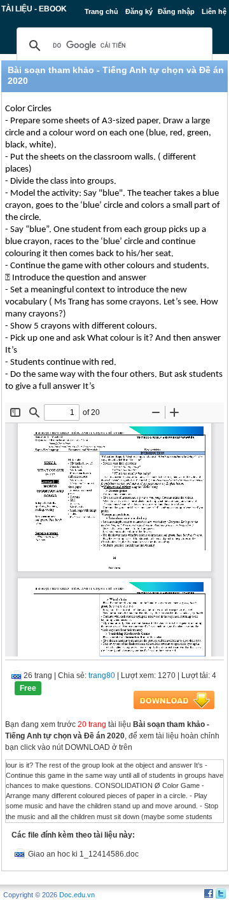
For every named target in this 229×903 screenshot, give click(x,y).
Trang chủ (101, 11)
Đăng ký (139, 11)
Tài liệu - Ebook (34, 8)
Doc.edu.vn (77, 895)
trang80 (101, 675)
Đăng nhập (176, 11)
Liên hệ (214, 11)
